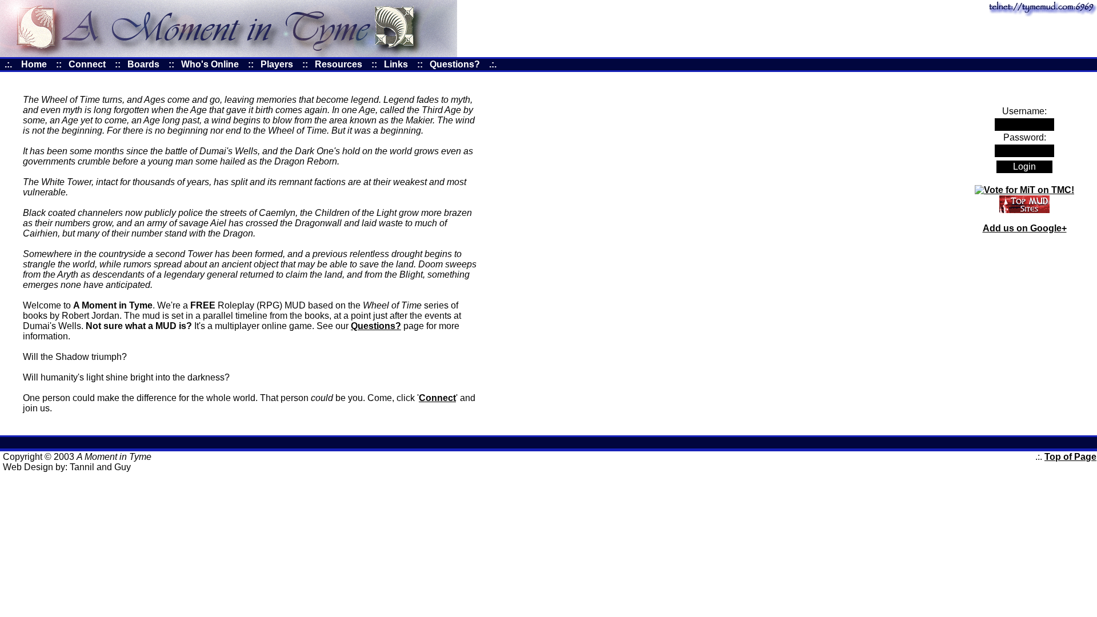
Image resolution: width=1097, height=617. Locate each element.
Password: (1024, 137)
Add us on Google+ (1025, 228)
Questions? (376, 326)
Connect (437, 398)
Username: (1024, 111)
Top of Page (1070, 457)
